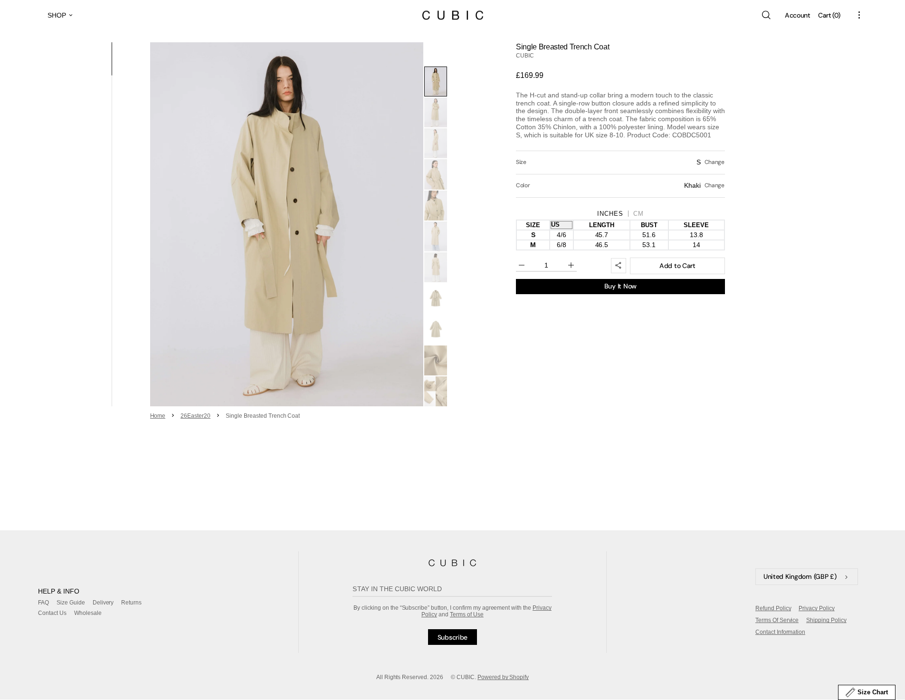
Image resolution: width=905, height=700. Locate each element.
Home (158, 415)
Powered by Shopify (503, 677)
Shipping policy (826, 620)
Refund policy (773, 608)
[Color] (620, 185)
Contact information (780, 632)
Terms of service (777, 620)
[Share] (618, 265)
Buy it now (620, 286)
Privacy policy (817, 608)
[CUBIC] (452, 562)
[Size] (620, 162)
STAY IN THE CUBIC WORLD (397, 589)
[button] (765, 15)
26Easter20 (195, 415)
